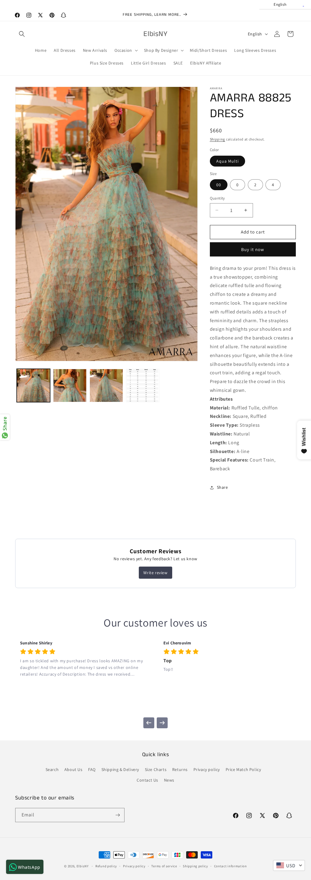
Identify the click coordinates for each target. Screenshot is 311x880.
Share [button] (222, 487)
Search (52, 769)
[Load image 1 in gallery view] (33, 385)
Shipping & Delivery (120, 769)
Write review (155, 572)
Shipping (217, 139)
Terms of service (164, 866)
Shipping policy (195, 866)
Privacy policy (206, 769)
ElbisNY (83, 866)
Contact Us (147, 780)
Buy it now (252, 249)
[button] (22, 34)
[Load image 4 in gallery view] (142, 385)
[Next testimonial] (162, 722)
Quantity (217, 198)
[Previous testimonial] (148, 722)
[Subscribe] (117, 815)
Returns (180, 769)
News (169, 780)
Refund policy (106, 866)
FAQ (92, 769)
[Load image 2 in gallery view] (70, 385)
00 (218, 184)
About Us (73, 769)
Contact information (230, 866)
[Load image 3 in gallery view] (106, 385)
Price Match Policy (243, 769)
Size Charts (156, 769)
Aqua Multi (227, 161)
